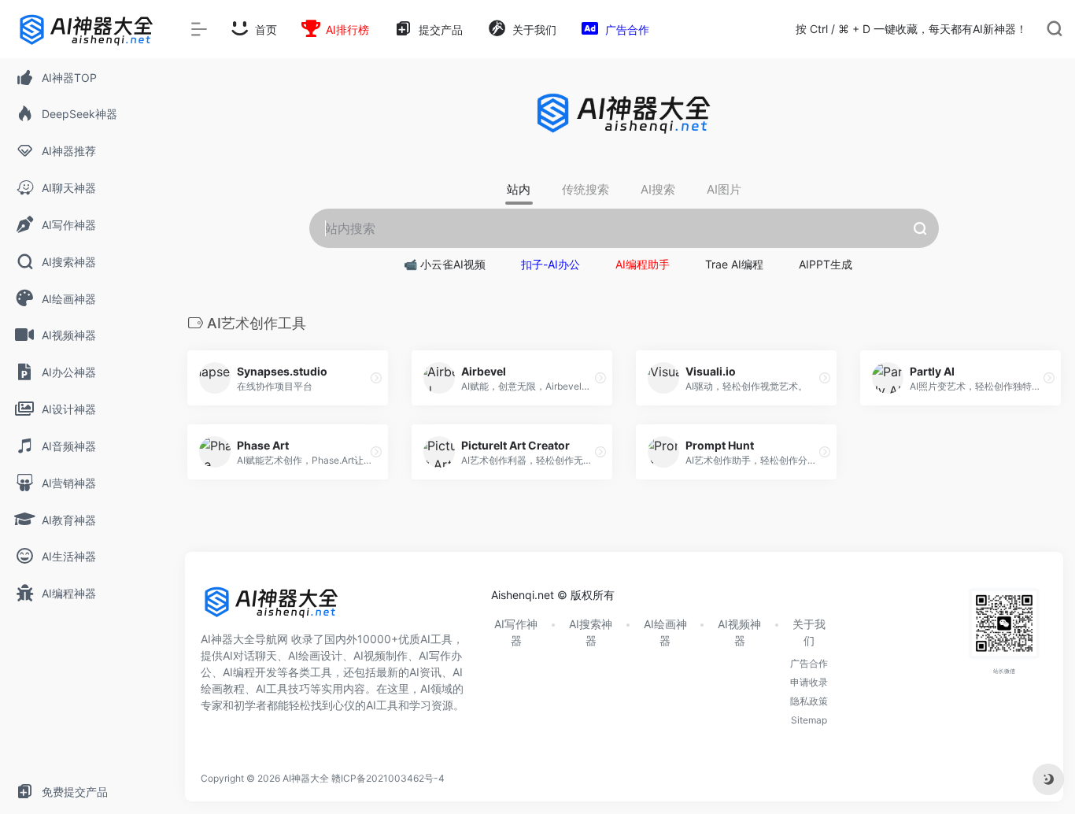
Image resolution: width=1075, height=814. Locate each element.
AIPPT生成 (825, 264)
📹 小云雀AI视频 (445, 264)
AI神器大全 (306, 778)
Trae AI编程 (734, 264)
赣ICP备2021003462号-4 (388, 778)
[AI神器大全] (271, 608)
